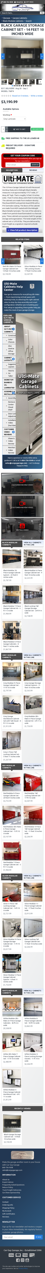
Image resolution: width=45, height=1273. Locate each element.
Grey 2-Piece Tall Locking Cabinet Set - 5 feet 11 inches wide (11, 754)
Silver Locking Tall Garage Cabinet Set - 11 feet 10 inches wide (33, 941)
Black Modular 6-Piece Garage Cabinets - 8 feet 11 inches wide (12, 644)
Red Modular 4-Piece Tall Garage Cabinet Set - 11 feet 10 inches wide (33, 830)
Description (12, 170)
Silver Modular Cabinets (9, 877)
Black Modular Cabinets (13, 21)
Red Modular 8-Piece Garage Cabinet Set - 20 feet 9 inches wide (11, 795)
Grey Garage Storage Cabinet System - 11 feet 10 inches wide (33, 685)
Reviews (33, 170)
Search (29, 21)
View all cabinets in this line (32, 544)
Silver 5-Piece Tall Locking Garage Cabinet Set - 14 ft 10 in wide (11, 907)
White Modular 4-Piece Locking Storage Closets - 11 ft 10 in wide (33, 1057)
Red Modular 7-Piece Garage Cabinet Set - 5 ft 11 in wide (12, 864)
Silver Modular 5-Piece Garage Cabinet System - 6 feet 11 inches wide (12, 978)
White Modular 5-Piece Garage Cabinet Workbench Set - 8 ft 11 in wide (11, 1093)
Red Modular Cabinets (8, 766)
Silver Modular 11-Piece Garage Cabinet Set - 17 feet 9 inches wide (33, 907)
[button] (3, 56)
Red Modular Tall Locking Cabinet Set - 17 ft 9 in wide (33, 795)
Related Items (22, 239)
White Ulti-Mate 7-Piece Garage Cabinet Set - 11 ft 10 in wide (11, 1056)
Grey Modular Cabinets (9, 656)
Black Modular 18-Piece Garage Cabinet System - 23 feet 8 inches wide (11, 573)
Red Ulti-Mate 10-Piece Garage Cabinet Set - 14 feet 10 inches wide (12, 268)
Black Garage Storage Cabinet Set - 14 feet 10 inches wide (12, 1136)
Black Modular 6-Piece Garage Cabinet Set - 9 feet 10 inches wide (33, 572)
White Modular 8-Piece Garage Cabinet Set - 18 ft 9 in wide (33, 1020)
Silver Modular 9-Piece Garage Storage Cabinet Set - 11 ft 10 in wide (12, 942)
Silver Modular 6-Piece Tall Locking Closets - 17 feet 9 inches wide (33, 268)
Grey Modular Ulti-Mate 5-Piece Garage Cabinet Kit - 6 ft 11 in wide (33, 719)
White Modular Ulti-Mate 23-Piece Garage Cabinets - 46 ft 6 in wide (12, 1021)
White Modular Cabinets (9, 992)
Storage (6, 18)
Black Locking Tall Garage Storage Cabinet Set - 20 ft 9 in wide (33, 609)
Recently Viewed (22, 1108)
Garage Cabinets (20, 18)
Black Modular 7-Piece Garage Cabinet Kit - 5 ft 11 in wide (12, 608)
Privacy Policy (23, 1268)
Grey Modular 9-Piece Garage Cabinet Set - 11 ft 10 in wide (11, 685)
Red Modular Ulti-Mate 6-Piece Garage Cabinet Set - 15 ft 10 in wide (12, 830)
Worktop (6, 115)
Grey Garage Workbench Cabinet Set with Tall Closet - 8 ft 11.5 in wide (12, 719)
